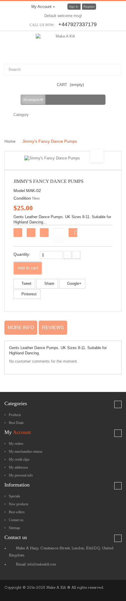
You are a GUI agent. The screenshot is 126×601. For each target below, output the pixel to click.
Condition (22, 198)
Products (15, 415)
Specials (14, 496)
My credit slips (19, 459)
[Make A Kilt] (63, 44)
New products (18, 504)
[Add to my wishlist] (44, 232)
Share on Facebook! (75, 233)
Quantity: (21, 254)
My (17, 432)
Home (10, 141)
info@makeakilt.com (41, 564)
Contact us (16, 520)
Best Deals (16, 423)
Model (19, 190)
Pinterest (28, 294)
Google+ (73, 283)
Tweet (25, 283)
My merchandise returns (25, 452)
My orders (16, 444)
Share (48, 283)
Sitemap (14, 528)
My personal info (21, 475)
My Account (42, 6)
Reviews (53, 327)
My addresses (18, 467)
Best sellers (17, 512)
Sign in (74, 6)
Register (89, 6)
